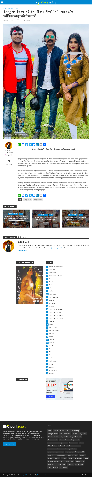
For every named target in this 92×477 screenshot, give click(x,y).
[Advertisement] (29, 394)
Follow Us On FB (9, 444)
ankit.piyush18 (9, 152)
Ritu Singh (70, 464)
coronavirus (51, 449)
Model (50, 458)
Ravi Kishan (51, 464)
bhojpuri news (63, 443)
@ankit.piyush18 (56, 248)
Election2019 (69, 452)
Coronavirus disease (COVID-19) (66, 449)
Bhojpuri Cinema (53, 437)
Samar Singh (79, 464)
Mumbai (64, 458)
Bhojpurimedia (38, 199)
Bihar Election (52, 446)
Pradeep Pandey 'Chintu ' (55, 461)
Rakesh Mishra (79, 461)
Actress (56, 431)
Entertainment (8, 8)
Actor (49, 431)
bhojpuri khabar (64, 440)
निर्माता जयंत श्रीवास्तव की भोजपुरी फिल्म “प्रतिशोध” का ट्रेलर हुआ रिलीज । (75, 218)
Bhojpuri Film (27, 199)
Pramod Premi (69, 461)
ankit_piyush (9, 156)
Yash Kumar (63, 467)
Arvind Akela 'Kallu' (65, 434)
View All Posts (84, 237)
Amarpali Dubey (53, 434)
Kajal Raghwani (60, 455)
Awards (75, 434)
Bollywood (61, 446)
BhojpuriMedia (25, 475)
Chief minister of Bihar (73, 446)
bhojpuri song (73, 443)
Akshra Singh (76, 431)
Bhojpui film (82, 434)
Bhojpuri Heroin (52, 440)
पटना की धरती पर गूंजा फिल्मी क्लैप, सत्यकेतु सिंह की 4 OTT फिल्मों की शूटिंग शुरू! (46, 218)
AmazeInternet (41, 475)
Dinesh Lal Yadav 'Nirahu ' (55, 452)
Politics (86, 458)
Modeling (56, 458)
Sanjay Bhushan (53, 467)
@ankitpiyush (22, 250)
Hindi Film (51, 455)
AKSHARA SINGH (65, 431)
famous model (79, 452)
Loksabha (82, 455)
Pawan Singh (78, 458)
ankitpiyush (9, 154)
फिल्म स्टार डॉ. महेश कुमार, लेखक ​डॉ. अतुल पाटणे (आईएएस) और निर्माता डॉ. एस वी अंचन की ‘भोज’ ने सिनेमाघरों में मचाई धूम (16, 219)
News (16, 8)
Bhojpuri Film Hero (75, 437)
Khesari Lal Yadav (72, 455)
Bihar (81, 443)
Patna (70, 458)
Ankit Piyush (8, 151)
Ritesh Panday (61, 464)
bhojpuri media (52, 443)
